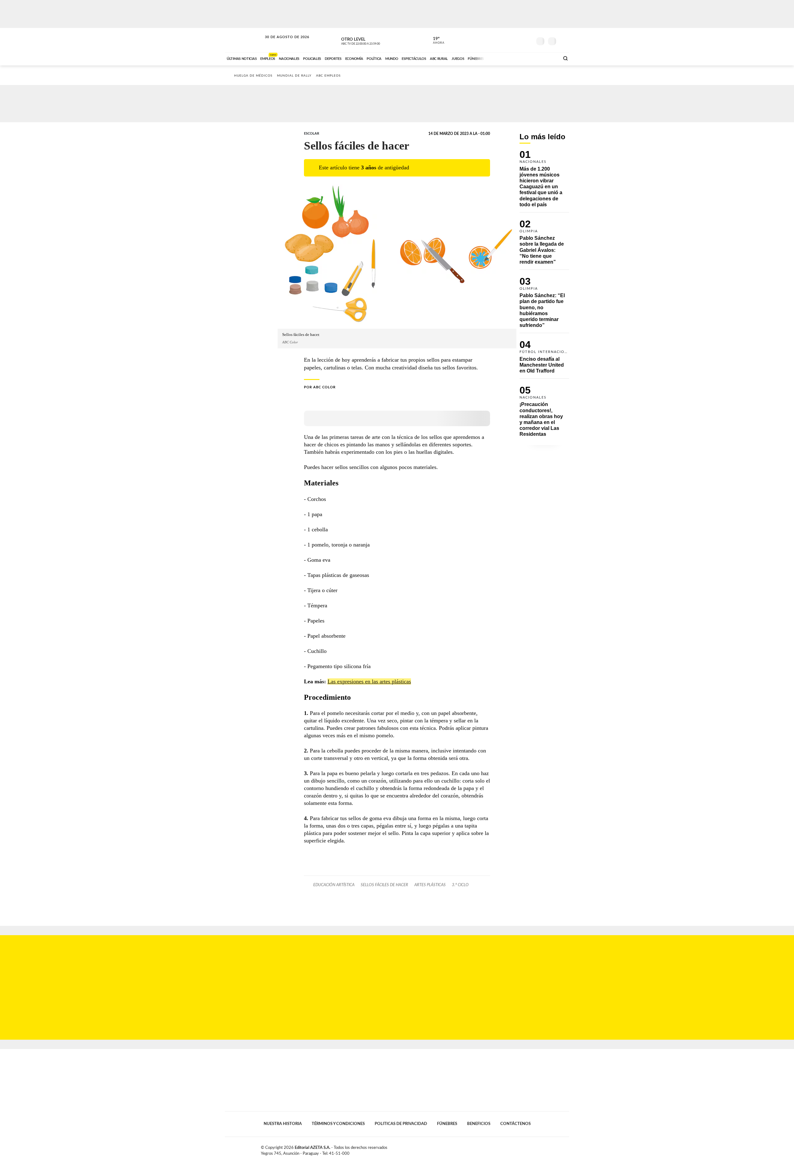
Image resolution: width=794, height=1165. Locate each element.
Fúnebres (447, 1124)
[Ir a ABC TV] (505, 58)
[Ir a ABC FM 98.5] (546, 58)
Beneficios (478, 1124)
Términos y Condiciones (338, 1124)
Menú (564, 40)
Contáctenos (515, 1124)
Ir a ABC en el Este (281, 43)
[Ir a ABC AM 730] (522, 58)
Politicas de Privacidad (401, 1124)
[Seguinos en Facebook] (499, 40)
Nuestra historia (283, 1124)
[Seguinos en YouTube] (518, 40)
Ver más (544, 181)
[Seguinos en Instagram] (527, 40)
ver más (435, 40)
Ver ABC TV (372, 40)
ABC (244, 40)
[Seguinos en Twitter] (509, 40)
